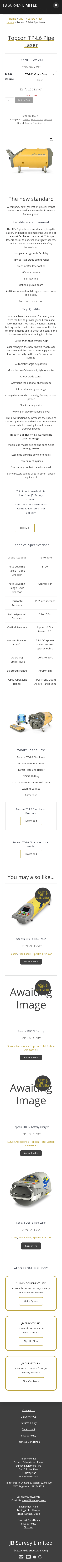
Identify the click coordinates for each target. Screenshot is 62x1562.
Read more (31, 1246)
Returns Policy (29, 1423)
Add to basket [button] (31, 961)
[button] (51, 140)
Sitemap (28, 1527)
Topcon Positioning (35, 123)
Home (12, 18)
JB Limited (20, 5)
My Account (28, 1429)
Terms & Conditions (28, 1441)
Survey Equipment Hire (28, 1465)
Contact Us (28, 1410)
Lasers (31, 18)
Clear (40, 80)
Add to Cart (24, 100)
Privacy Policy (28, 1435)
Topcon (48, 119)
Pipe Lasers (37, 119)
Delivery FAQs (28, 1416)
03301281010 (32, 1496)
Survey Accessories (18, 1046)
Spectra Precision (42, 953)
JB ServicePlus (28, 1458)
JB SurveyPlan (28, 1472)
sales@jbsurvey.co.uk (34, 1500)
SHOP (22, 18)
